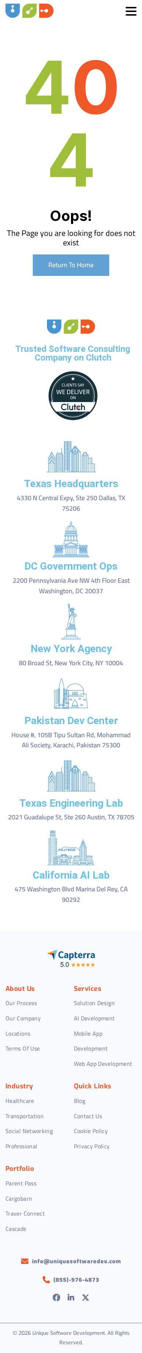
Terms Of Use (22, 1048)
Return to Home (71, 265)
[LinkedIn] (71, 1298)
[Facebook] (56, 1298)
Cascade (16, 1228)
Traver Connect (25, 1213)
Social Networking (29, 1130)
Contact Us (88, 1116)
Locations (17, 1033)
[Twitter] (86, 1298)
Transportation (24, 1116)
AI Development (94, 1018)
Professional (21, 1146)
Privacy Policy (92, 1146)
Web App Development (103, 1063)
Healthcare (19, 1100)
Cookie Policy (91, 1130)
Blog (79, 1100)
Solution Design (94, 1002)
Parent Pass (20, 1183)
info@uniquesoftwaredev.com (76, 1261)
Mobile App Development (91, 1041)
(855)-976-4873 (76, 1280)
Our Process (21, 1002)
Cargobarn (18, 1198)
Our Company (23, 1018)
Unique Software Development (68, 1333)
